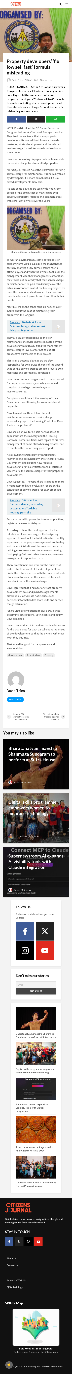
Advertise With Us (16, 1280)
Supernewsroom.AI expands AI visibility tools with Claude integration (32, 1108)
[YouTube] (45, 950)
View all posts (15, 700)
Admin (16, 782)
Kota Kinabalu (34, 655)
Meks (39, 1366)
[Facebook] (25, 931)
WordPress (58, 1366)
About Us (11, 1258)
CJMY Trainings (15, 1287)
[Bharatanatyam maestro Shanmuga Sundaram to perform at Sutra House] (36, 764)
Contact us (12, 1265)
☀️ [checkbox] (9, 1365)
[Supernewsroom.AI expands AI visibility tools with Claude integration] (36, 871)
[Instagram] (25, 950)
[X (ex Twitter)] (45, 931)
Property (49, 655)
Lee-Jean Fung (20, 836)
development (15, 655)
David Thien (17, 80)
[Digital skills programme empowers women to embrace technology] (36, 817)
